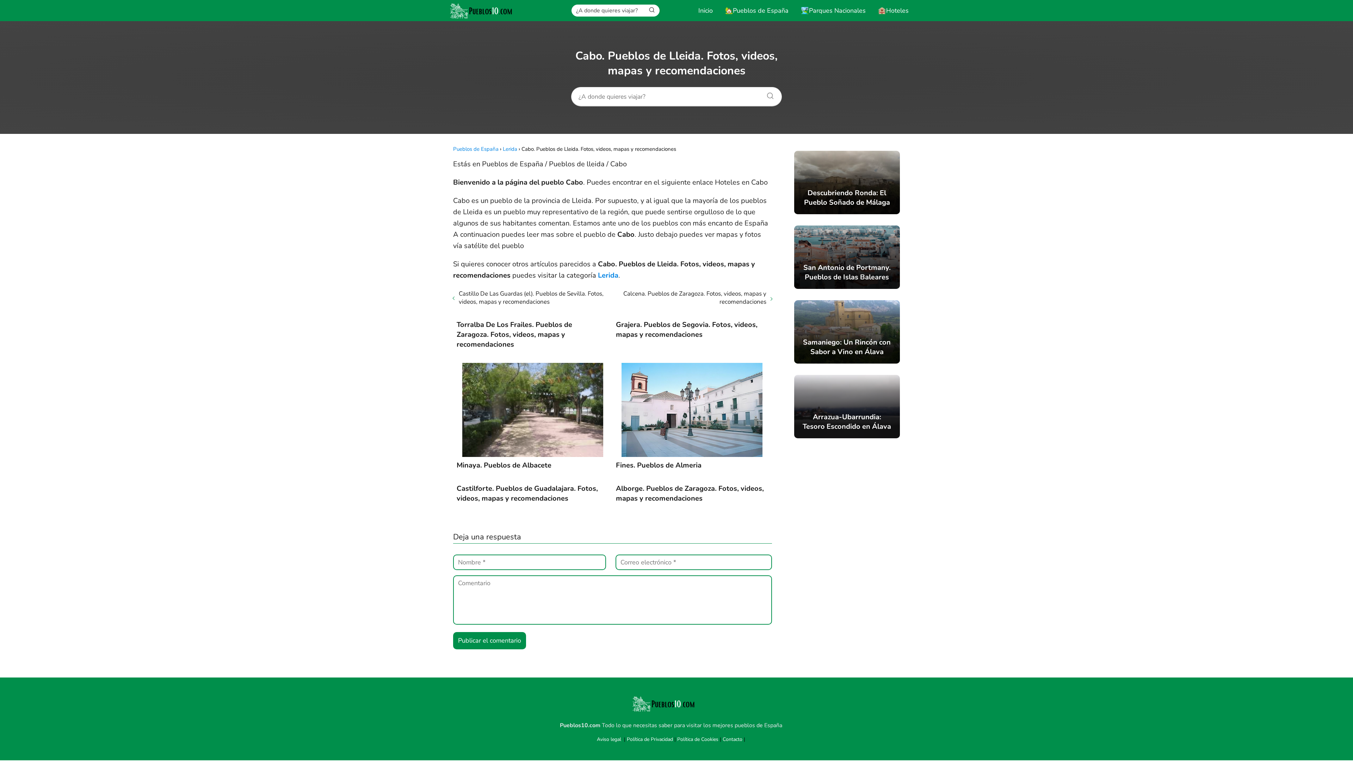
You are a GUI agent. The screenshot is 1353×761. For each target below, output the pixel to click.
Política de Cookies (697, 739)
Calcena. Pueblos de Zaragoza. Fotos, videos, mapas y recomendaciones (694, 298)
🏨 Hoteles (893, 10)
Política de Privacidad (650, 739)
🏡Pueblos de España (757, 10)
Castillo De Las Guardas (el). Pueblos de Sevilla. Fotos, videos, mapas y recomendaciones (531, 298)
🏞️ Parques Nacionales (833, 10)
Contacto (732, 739)
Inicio (705, 10)
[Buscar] (651, 10)
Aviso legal (609, 739)
